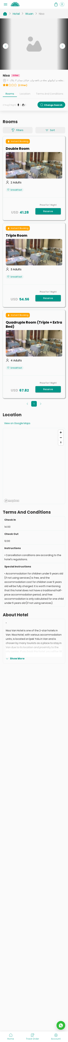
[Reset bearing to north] (60, 442)
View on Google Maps (17, 423)
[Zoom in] (60, 432)
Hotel (16, 14)
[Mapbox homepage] (11, 501)
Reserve (48, 211)
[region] (34, 466)
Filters (19, 130)
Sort (52, 130)
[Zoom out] (60, 437)
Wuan (29, 14)
